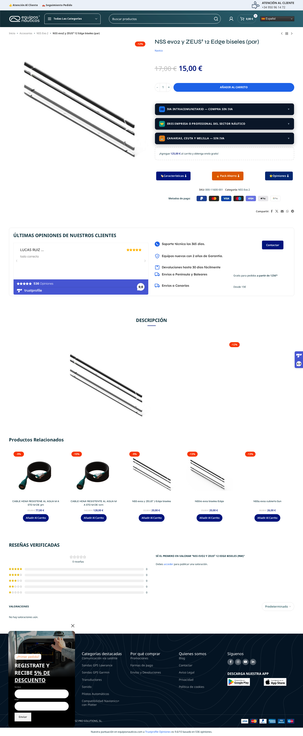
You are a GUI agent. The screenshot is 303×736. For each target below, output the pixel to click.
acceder (168, 564)
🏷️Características (172, 176)
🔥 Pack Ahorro (226, 176)
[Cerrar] (73, 625)
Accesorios (26, 33)
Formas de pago (141, 665)
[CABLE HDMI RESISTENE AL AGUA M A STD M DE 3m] (36, 474)
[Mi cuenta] (231, 19)
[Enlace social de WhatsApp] (287, 211)
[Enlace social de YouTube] (245, 662)
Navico (159, 50)
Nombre (18, 687)
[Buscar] (216, 19)
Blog (182, 658)
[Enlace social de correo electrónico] (282, 211)
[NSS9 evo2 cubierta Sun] (267, 474)
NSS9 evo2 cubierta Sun (267, 501)
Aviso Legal (187, 672)
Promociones (139, 658)
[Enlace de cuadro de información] (273, 5)
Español (270, 18)
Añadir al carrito (234, 87)
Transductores (92, 680)
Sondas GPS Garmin (96, 672)
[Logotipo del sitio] (24, 18)
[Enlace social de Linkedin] (253, 662)
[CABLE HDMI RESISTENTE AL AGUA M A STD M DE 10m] (93, 474)
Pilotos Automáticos (95, 694)
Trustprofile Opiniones (158, 731)
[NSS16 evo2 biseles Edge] (209, 474)
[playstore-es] (238, 681)
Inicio (12, 33)
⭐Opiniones (277, 176)
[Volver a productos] (286, 33)
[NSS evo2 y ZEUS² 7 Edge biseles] (151, 474)
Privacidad (186, 680)
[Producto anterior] (281, 33)
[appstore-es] (275, 681)
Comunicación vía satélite (99, 658)
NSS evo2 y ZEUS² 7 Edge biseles (151, 501)
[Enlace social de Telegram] (292, 211)
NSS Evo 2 (42, 33)
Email (17, 699)
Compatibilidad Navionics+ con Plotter (100, 703)
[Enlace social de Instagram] (238, 662)
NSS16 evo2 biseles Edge (209, 501)
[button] (36, 518)
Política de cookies (191, 687)
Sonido (86, 687)
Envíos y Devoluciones (145, 672)
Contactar (272, 245)
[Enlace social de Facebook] (271, 211)
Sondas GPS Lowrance (97, 665)
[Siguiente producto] (291, 33)
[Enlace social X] (276, 211)
